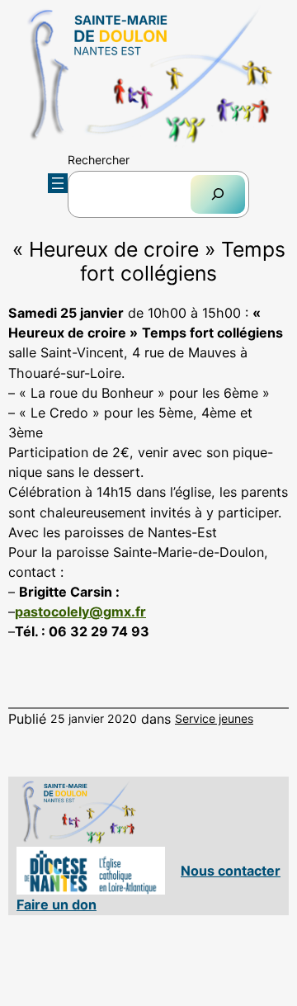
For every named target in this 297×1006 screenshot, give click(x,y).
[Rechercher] (218, 194)
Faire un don (56, 904)
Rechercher (99, 160)
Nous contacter (230, 870)
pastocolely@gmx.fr (80, 611)
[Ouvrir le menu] (58, 183)
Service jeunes (214, 718)
